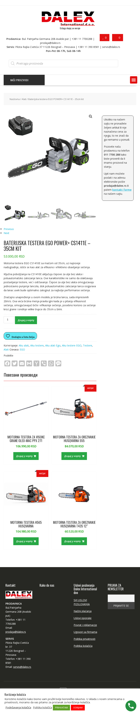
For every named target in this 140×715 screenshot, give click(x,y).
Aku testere (37, 345)
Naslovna (15, 99)
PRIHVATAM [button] (61, 707)
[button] (133, 80)
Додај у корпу (26, 320)
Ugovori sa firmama (85, 632)
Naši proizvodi (19, 80)
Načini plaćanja (83, 611)
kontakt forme (121, 189)
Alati (24, 99)
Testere (87, 345)
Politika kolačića (83, 646)
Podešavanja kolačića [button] (18, 707)
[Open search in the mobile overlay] (63, 63)
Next (6, 233)
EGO (22, 349)
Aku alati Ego (53, 345)
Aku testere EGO (71, 345)
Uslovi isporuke (83, 618)
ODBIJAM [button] (78, 707)
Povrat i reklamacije (85, 625)
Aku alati (24, 345)
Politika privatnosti (84, 639)
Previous (9, 229)
